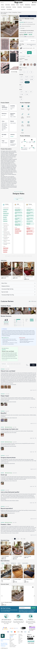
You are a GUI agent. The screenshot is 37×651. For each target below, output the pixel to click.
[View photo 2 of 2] (5, 404)
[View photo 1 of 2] (2, 404)
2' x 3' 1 (21, 76)
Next (24, 538)
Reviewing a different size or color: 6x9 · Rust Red (8, 401)
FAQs (19, 636)
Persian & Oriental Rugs (27, 7)
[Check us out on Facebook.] (27, 636)
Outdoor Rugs (7, 4)
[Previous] (2, 271)
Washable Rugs (27, 4)
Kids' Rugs (14, 7)
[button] (17, 17)
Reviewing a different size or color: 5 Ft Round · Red (9, 417)
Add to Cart (29, 53)
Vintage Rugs (19, 7)
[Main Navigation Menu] (1, 2)
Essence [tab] (7, 563)
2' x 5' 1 (21, 91)
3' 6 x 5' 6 (26, 76)
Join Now (33, 607)
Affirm (11, 641)
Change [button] (26, 59)
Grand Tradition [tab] (25, 563)
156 (21, 538)
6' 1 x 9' (26, 79)
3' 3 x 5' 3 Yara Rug (27, 556)
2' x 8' (31, 91)
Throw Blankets (9, 9)
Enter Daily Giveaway (13, 645)
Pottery (17, 4)
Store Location (12, 639)
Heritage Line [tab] (13, 563)
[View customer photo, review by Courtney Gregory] (11, 310)
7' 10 (21, 99)
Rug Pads (21, 4)
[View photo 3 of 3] (9, 387)
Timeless (19, 12)
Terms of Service (31, 611)
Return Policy (20, 640)
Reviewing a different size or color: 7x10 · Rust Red (8, 432)
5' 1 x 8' (21, 79)
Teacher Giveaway (12, 646)
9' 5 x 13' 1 (27, 82)
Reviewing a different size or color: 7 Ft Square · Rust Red (9, 532)
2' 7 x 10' (21, 94)
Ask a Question (23, 56)
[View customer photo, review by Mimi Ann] (18, 310)
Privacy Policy (21, 610)
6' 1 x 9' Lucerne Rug (4, 276)
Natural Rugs (3, 9)
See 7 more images (14, 71)
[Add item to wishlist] (10, 263)
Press (19, 643)
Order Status (20, 635)
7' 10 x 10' (31, 79)
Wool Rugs (13, 4)
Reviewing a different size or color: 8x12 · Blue (8, 463)
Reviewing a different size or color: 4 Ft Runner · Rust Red (9, 500)
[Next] (34, 271)
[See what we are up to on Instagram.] (29, 636)
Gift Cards (2, 7)
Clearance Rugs (8, 7)
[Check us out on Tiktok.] (31, 636)
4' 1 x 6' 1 (32, 76)
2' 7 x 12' (27, 94)
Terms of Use (3, 639)
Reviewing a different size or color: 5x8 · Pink (8, 513)
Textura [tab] (3, 563)
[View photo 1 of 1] (2, 435)
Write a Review (33, 365)
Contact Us (20, 634)
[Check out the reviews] (31, 642)
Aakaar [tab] (19, 563)
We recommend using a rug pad (31, 45)
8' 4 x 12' (21, 82)
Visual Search (33, 4)
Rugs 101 (19, 639)
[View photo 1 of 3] (2, 387)
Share (29, 56)
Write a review (30, 22)
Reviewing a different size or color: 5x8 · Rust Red (9, 358)
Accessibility (20, 641)
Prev (12, 538)
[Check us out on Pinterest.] (33, 636)
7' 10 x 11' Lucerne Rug (17, 276)
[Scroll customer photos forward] (35, 311)
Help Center (20, 638)
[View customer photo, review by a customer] (4, 310)
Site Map (11, 640)
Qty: (21, 52)
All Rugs (2, 4)
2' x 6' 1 (26, 91)
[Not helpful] (35, 390)
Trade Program (12, 644)
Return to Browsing (4, 12)
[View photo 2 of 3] (5, 387)
